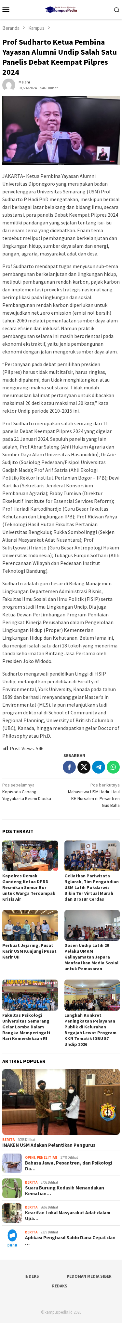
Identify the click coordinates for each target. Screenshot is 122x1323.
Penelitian (47, 1157)
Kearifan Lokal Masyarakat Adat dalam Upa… (67, 1215)
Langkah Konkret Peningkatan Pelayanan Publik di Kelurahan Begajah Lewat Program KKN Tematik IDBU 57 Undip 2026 (90, 1029)
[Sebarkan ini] (69, 767)
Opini (30, 1157)
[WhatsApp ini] (113, 767)
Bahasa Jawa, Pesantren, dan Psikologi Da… (68, 1166)
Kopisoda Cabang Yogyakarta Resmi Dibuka (26, 791)
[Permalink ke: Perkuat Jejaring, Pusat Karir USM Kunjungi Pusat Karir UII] (30, 925)
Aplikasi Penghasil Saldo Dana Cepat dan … (70, 1240)
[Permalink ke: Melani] (8, 85)
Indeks (31, 1276)
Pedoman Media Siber (89, 1276)
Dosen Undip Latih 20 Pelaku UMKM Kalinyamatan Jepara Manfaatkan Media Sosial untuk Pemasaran (91, 956)
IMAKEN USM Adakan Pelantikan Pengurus (48, 1145)
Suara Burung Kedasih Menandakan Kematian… (64, 1191)
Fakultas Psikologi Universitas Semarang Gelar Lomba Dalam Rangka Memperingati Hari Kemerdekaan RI (26, 1026)
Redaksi (60, 1286)
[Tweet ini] (83, 767)
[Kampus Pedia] (61, 9)
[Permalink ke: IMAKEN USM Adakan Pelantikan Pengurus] (61, 1102)
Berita (8, 1139)
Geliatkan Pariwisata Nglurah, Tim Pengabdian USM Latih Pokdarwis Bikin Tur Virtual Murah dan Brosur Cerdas (91, 887)
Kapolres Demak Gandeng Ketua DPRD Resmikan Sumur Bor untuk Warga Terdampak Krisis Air (28, 887)
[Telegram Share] (98, 767)
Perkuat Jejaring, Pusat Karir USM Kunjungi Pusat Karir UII (29, 951)
